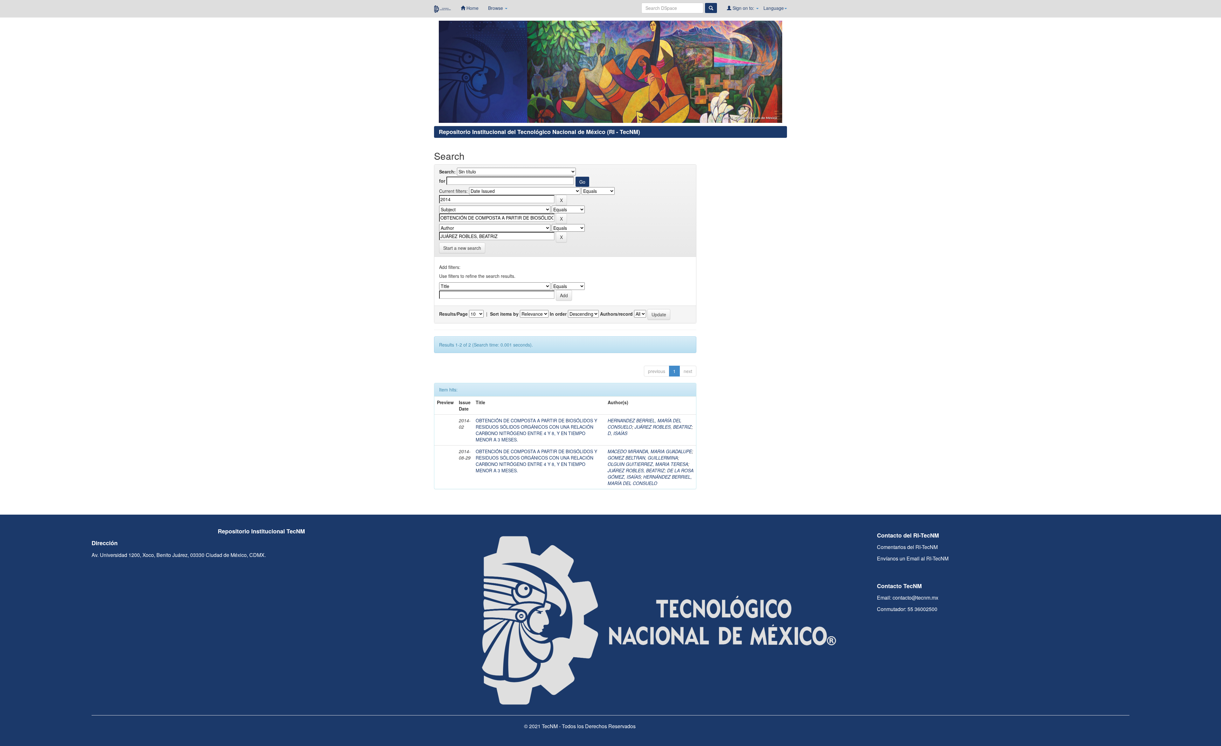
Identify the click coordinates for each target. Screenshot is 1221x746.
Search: (447, 171)
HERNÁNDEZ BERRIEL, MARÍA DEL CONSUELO (650, 480)
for (442, 181)
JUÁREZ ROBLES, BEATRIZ (663, 427)
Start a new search (462, 248)
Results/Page (453, 314)
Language (773, 8)
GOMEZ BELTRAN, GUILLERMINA (643, 457)
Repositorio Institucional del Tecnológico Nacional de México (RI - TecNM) (539, 132)
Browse (496, 8)
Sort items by (504, 314)
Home (472, 8)
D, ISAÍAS (617, 433)
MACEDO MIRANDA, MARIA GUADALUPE (650, 451)
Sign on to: (743, 8)
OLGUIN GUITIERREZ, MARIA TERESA (648, 464)
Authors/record (616, 314)
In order (558, 314)
